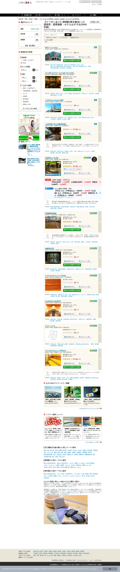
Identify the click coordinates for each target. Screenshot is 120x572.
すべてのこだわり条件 (30, 108)
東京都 (59, 551)
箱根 (40, 553)
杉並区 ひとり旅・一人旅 (70, 151)
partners (35, 569)
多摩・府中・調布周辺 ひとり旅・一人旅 (74, 64)
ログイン (94, 4)
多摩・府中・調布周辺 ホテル (80, 66)
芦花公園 (89, 450)
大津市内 (75, 555)
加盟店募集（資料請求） (58, 560)
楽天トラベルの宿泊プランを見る (72, 60)
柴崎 (55, 452)
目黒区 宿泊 (53, 377)
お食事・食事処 (60, 465)
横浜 (34, 555)
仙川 (45, 452)
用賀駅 (68, 119)
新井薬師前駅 (53, 345)
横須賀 (42, 555)
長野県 (73, 551)
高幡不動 (81, 454)
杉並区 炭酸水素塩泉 (55, 206)
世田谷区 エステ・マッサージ (79, 294)
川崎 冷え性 (58, 241)
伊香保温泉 (63, 553)
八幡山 (84, 450)
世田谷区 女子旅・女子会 (88, 117)
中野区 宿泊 (53, 344)
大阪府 (64, 551)
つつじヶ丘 (50, 452)
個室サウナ (73, 467)
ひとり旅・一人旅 (84, 463)
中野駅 (94, 319)
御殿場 (59, 555)
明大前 (65, 450)
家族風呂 (26, 101)
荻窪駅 (93, 151)
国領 (58, 452)
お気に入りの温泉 (84, 1)
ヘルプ (91, 560)
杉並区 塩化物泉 (65, 206)
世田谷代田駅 (88, 269)
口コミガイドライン (82, 560)
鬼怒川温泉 (86, 553)
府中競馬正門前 (48, 454)
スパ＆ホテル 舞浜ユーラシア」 (68, 492)
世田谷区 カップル (62, 117)
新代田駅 (95, 269)
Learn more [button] (93, 569)
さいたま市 (50, 555)
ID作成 (100, 4)
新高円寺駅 (58, 320)
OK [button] (110, 569)
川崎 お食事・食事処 (79, 241)
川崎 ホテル (84, 93)
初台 (48, 450)
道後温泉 (69, 553)
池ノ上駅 (58, 296)
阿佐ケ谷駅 (58, 152)
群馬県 (55, 551)
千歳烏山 (95, 450)
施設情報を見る (70, 57)
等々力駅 (60, 95)
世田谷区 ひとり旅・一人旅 (74, 117)
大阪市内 (64, 555)
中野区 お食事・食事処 (62, 344)
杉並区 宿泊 (53, 151)
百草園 (76, 454)
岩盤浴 (84, 465)
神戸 (80, 555)
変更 (37, 34)
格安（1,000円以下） (63, 463)
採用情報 (99, 564)
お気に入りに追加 (85, 57)
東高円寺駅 (89, 319)
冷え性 (73, 465)
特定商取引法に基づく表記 (68, 564)
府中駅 (89, 66)
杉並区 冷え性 (60, 151)
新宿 (45, 450)
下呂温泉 (56, 553)
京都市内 (70, 555)
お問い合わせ (98, 560)
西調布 (69, 452)
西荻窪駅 (52, 152)
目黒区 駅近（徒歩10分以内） (92, 377)
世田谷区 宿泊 (53, 117)
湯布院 (80, 553)
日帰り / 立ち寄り (28, 60)
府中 (54, 454)
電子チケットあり (51, 37)
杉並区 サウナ (82, 319)
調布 (65, 452)
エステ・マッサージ (49, 465)
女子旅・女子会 (48, 467)
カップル (88, 465)
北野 (56, 456)
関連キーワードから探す (26, 557)
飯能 (55, 555)
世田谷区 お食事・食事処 (93, 294)
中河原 (64, 454)
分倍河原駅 (68, 67)
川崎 (38, 555)
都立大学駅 (64, 379)
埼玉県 (41, 551)
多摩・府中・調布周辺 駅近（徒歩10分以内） (61, 66)
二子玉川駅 (91, 93)
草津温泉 (35, 553)
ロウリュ (67, 465)
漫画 (58, 467)
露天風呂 (92, 463)
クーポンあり (63, 37)
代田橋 (60, 450)
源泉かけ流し (27, 104)
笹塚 (56, 450)
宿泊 (54, 467)
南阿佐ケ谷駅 (65, 152)
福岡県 (82, 551)
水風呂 (76, 463)
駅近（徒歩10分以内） (50, 463)
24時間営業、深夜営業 (30, 91)
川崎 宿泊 (52, 93)
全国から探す (35, 29)
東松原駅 (58, 270)
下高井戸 (69, 450)
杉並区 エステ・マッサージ (83, 151)
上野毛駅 (97, 93)
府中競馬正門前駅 (54, 67)
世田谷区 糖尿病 (62, 269)
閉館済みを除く (75, 37)
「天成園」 (53, 489)
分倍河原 (59, 454)
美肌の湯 (66, 467)
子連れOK (78, 465)
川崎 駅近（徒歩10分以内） (74, 93)
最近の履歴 (96, 1)
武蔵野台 (79, 452)
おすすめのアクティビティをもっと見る (89, 408)
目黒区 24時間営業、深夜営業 (77, 377)
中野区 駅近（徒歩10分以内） (82, 344)
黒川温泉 (75, 553)
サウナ (71, 463)
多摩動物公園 (88, 454)
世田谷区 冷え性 (70, 269)
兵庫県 (50, 551)
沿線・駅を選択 (30, 45)
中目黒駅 (70, 379)
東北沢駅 (70, 296)
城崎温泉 (50, 553)
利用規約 (77, 564)
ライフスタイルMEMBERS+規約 (88, 564)
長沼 (53, 456)
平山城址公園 (47, 456)
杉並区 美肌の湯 (80, 206)
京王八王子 (62, 456)
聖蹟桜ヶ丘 (70, 454)
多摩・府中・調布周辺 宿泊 (56, 64)
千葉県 (46, 551)
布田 (62, 452)
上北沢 (80, 450)
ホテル (79, 467)
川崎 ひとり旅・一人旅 (61, 93)
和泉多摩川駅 (53, 95)
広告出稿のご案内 (70, 560)
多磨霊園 (84, 452)
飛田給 (74, 452)
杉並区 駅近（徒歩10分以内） (71, 319)
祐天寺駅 (59, 379)
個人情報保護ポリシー (55, 564)
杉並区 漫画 (59, 319)
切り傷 (62, 467)
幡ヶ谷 (52, 450)
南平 (94, 454)
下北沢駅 (52, 270)
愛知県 (78, 551)
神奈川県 (35, 551)
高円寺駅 (52, 320)
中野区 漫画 (71, 344)
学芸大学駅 (53, 379)
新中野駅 (97, 344)
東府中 (90, 452)
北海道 (68, 551)
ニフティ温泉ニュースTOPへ (92, 442)
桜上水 (75, 450)
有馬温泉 (45, 553)
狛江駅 (57, 243)
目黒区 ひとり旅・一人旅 (63, 377)
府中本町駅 (62, 67)
